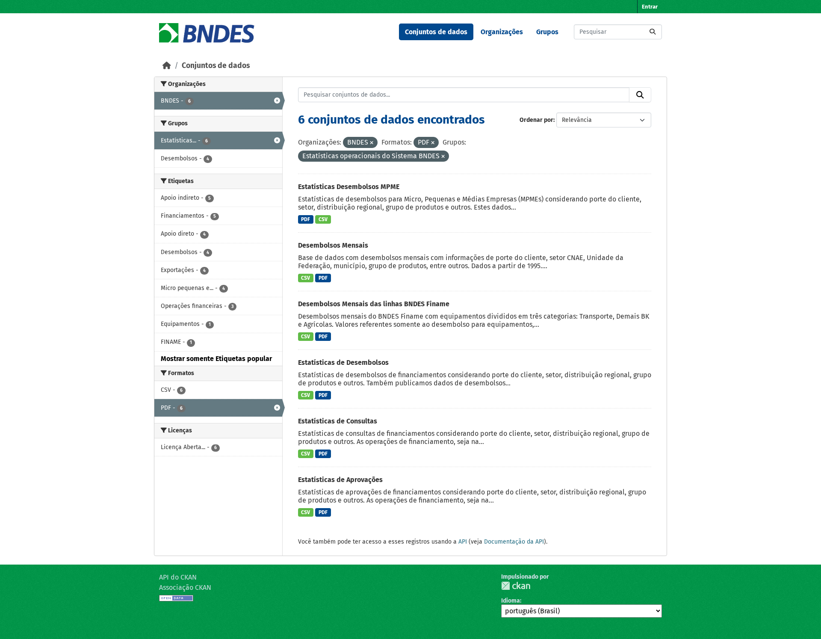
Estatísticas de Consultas (337, 421)
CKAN (515, 585)
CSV (323, 219)
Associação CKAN (185, 587)
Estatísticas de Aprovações (340, 480)
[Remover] (371, 143)
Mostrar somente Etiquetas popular (216, 359)
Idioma (510, 600)
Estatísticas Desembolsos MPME (348, 187)
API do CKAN (178, 577)
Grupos (547, 32)
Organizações (502, 32)
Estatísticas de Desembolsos (343, 362)
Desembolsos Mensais (333, 245)
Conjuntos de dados (436, 32)
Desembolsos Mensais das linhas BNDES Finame (373, 304)
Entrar (650, 6)
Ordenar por (536, 120)
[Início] (166, 65)
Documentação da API (514, 541)
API (462, 541)
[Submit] (652, 31)
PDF (305, 219)
